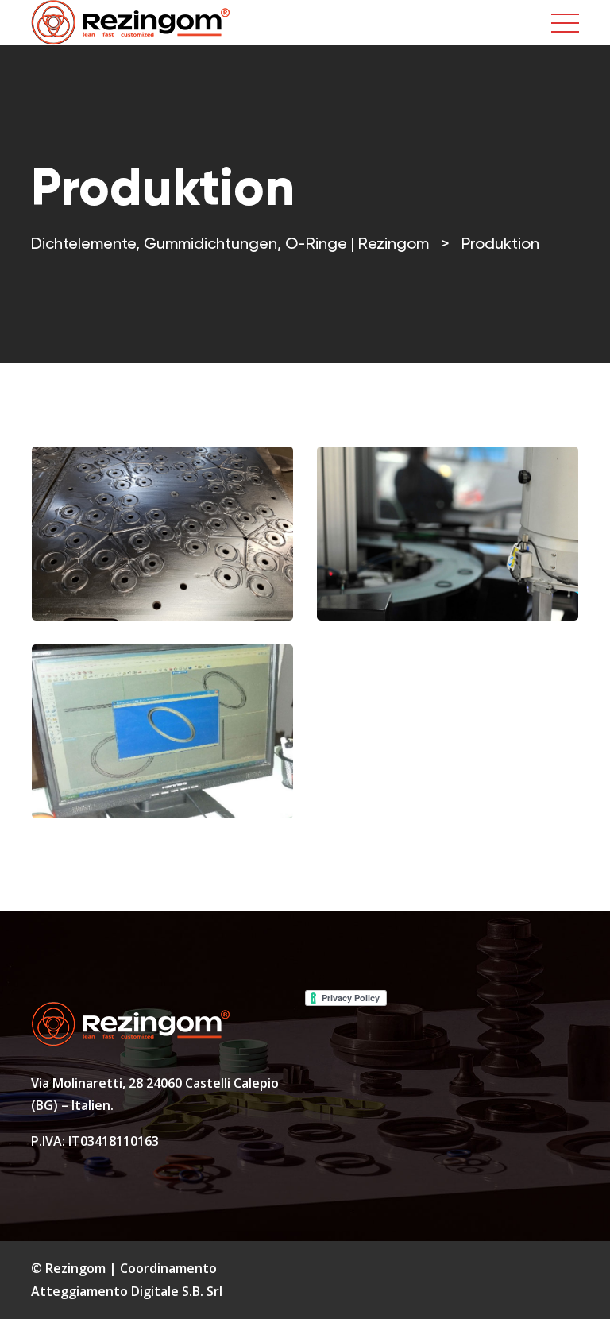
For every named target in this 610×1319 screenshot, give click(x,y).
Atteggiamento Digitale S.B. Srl (126, 1291)
